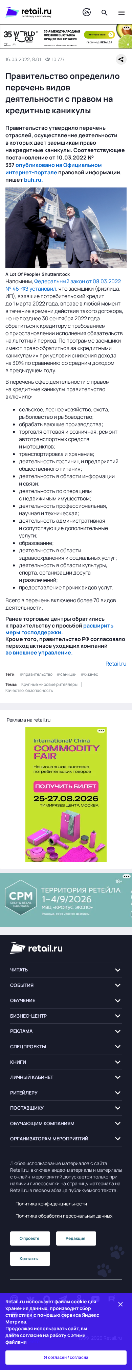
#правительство (36, 674)
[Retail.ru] (37, 12)
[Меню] (121, 12)
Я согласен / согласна (66, 1357)
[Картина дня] (86, 12)
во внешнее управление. (39, 652)
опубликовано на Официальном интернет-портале (53, 168)
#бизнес (89, 674)
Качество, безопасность (29, 690)
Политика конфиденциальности (51, 1203)
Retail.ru (116, 663)
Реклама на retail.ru (28, 720)
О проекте (29, 1238)
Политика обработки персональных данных (64, 1216)
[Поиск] (104, 12)
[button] (66, 970)
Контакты (29, 1258)
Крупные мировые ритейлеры (49, 684)
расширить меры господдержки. (59, 629)
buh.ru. (33, 179)
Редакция (75, 1238)
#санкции (66, 674)
